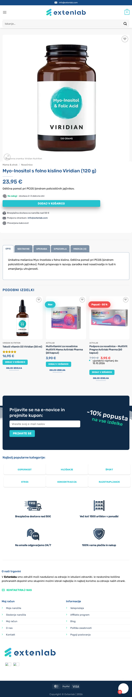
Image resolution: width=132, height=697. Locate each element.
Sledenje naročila (16, 614)
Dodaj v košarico (51, 203)
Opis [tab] (8, 248)
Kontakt (10, 634)
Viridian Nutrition (33, 158)
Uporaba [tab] (41, 249)
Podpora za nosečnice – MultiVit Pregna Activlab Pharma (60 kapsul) (108, 349)
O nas (9, 628)
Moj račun (11, 621)
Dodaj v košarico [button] (15, 362)
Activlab (50, 343)
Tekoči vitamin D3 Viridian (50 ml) (22, 346)
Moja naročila (13, 608)
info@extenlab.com (68, 2)
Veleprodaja (77, 608)
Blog (73, 621)
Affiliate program (80, 614)
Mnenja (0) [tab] (80, 249)
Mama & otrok (10, 164)
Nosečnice (27, 164)
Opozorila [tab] (60, 249)
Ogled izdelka (14, 368)
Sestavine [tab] (23, 249)
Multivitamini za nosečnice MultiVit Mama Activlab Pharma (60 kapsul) (64, 349)
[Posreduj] (125, 23)
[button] (5, 12)
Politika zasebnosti (81, 628)
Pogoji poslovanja (80, 634)
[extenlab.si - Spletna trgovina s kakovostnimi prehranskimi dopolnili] (66, 12)
